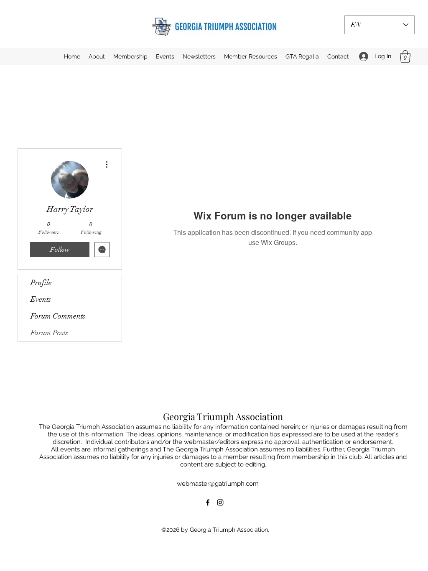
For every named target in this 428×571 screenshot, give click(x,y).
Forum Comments (58, 316)
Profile (41, 282)
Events (41, 299)
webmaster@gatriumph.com (218, 483)
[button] (165, 56)
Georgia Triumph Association (223, 416)
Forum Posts (49, 332)
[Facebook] (208, 502)
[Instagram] (220, 502)
